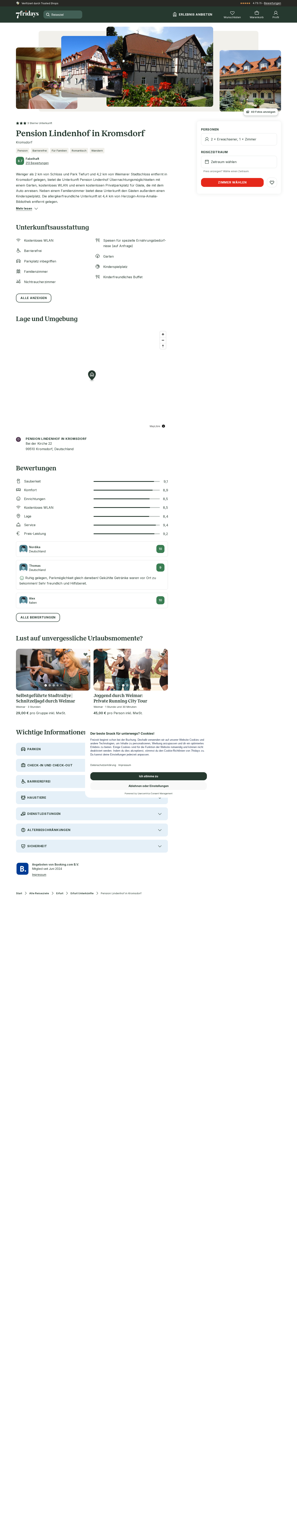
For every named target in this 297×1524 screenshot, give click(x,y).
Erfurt (59, 893)
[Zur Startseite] (27, 15)
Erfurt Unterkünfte (82, 893)
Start (19, 893)
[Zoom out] (163, 340)
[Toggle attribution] (163, 426)
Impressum (39, 874)
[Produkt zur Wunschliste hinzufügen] (85, 654)
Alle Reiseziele (39, 893)
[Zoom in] (163, 334)
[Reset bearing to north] (163, 346)
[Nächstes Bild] (84, 669)
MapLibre (155, 426)
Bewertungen (272, 3)
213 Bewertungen (37, 163)
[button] (24, 208)
